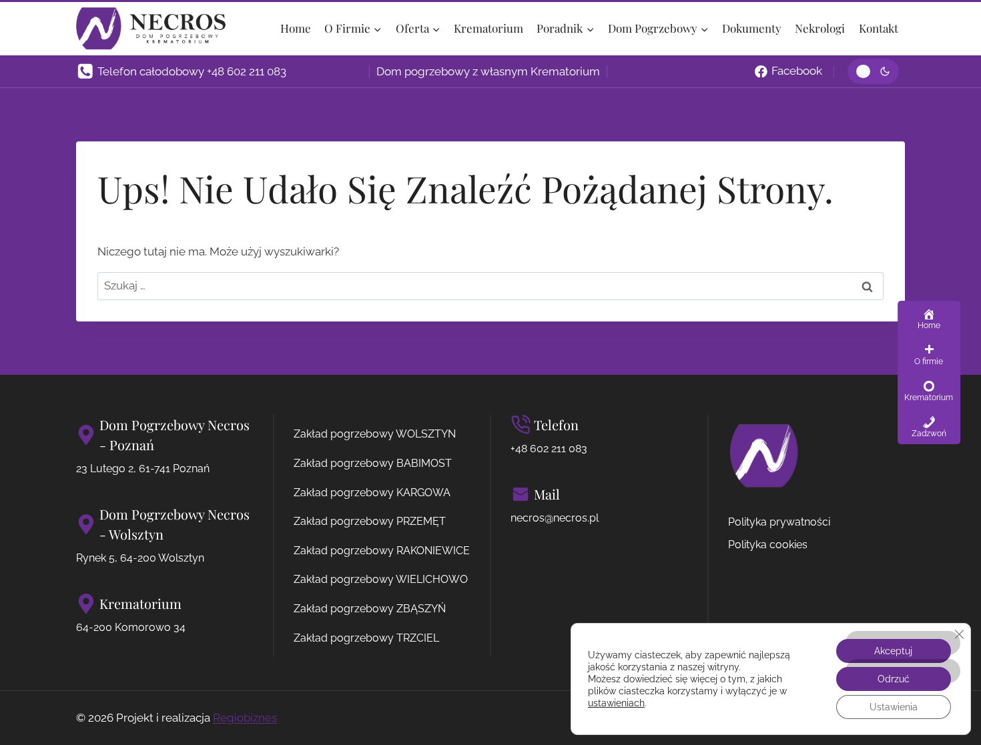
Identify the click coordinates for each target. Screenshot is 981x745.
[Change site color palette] (873, 71)
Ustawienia (894, 707)
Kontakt (878, 28)
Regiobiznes (245, 717)
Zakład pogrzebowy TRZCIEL (366, 638)
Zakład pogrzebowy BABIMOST (373, 463)
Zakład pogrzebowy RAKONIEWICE (382, 550)
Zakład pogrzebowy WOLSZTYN (375, 434)
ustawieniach (616, 703)
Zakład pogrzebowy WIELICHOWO (381, 579)
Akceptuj (893, 651)
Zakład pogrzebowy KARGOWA (372, 492)
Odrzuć (894, 679)
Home (295, 28)
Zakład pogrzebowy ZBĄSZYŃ (370, 608)
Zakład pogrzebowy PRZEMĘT (370, 521)
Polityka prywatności (779, 522)
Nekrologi (820, 28)
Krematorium (488, 28)
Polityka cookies (767, 544)
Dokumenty (751, 28)
